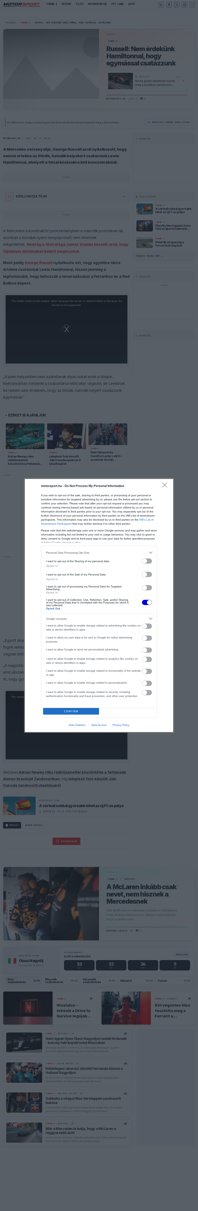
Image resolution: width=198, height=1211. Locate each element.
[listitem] (99, 553)
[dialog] (99, 605)
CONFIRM (71, 711)
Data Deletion (77, 725)
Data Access (99, 725)
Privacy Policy (121, 725)
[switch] (147, 561)
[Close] (166, 486)
